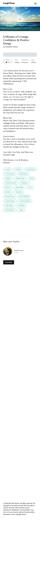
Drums (31, 178)
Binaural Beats (23, 174)
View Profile (8, 262)
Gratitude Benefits (10, 201)
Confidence (18, 169)
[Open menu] (35, 3)
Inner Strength (19, 187)
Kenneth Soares (12, 47)
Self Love (7, 187)
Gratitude (7, 192)
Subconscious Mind (10, 183)
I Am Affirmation (9, 174)
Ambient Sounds (20, 178)
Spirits (21, 210)
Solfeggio (7, 178)
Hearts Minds (8, 205)
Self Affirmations (9, 210)
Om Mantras (21, 205)
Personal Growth (9, 196)
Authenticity (19, 192)
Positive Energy (31, 169)
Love (30, 187)
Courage (7, 169)
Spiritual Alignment (25, 201)
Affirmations (24, 183)
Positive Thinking (24, 196)
